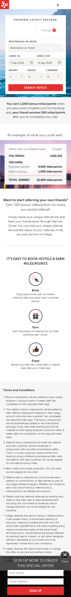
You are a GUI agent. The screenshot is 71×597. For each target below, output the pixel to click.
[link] (48, 30)
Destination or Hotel (23, 41)
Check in (14, 55)
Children (52, 70)
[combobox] (35, 48)
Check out (43, 55)
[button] (17, 76)
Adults (31, 70)
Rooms (13, 70)
